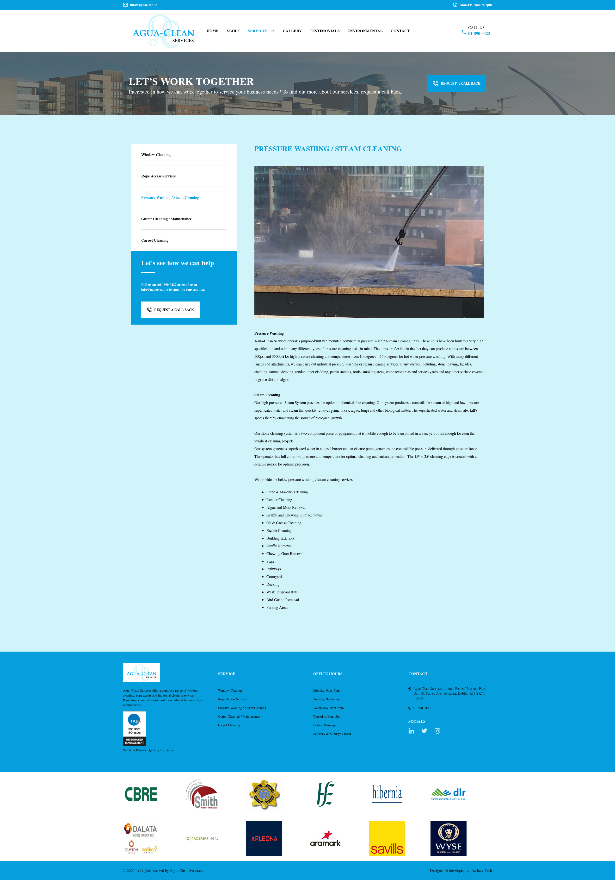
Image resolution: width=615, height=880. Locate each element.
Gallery (292, 30)
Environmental (365, 30)
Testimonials (325, 30)
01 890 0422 (479, 33)
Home (213, 30)
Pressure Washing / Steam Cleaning (242, 707)
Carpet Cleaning (229, 725)
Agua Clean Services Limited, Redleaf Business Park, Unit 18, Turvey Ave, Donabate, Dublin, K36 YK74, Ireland (449, 693)
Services (257, 30)
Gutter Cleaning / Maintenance (239, 716)
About (233, 30)
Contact (400, 30)
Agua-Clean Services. (186, 870)
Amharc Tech (481, 870)
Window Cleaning (230, 690)
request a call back (460, 83)
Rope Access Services (232, 699)
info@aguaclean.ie (143, 4)
